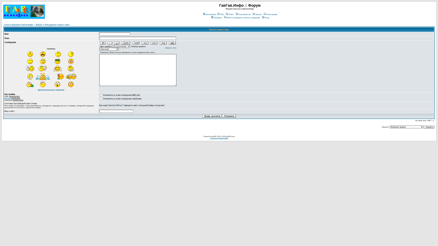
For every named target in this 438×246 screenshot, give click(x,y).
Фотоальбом (211, 14)
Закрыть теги (170, 48)
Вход (267, 18)
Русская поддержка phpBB (219, 138)
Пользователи (244, 14)
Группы (258, 14)
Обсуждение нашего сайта (57, 25)
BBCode (7, 98)
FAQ (222, 14)
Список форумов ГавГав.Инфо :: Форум (23, 25)
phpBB (213, 136)
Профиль (218, 18)
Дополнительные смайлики (51, 90)
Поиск (231, 14)
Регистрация (271, 14)
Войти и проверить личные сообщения (243, 18)
